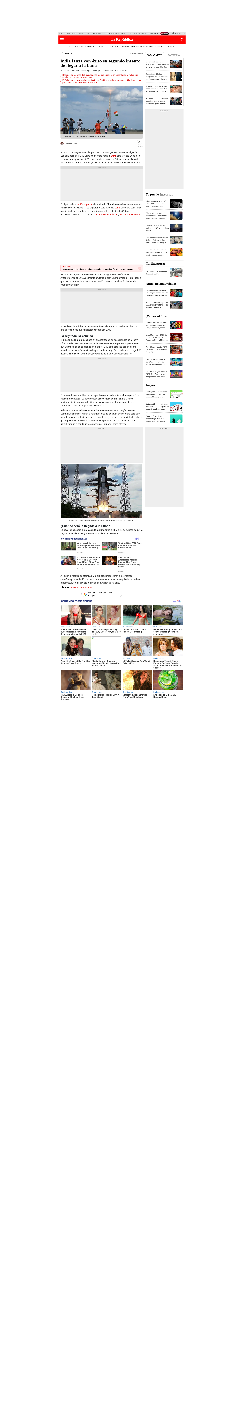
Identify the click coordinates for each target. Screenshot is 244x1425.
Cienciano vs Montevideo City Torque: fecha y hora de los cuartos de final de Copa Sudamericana (157, 294)
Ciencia (67, 53)
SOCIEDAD (109, 47)
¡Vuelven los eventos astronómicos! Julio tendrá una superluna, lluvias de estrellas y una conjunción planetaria (156, 218)
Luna (113, 155)
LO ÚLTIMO (73, 47)
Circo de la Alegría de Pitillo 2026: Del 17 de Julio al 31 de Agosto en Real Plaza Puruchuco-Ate (156, 375)
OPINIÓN (90, 47)
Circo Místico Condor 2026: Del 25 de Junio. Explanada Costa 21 (156, 349)
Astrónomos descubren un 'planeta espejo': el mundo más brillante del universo (98, 269)
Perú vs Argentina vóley (74, 33)
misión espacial (84, 204)
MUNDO (118, 47)
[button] (62, 39)
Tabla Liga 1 (90, 33)
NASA (91, 587)
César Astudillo (153, 33)
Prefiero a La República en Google (100, 594)
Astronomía (83, 587)
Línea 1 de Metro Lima (136, 33)
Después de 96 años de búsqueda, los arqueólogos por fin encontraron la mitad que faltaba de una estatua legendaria (100, 76)
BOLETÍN (171, 47)
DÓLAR (157, 47)
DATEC (164, 47)
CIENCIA (125, 47)
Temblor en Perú (119, 33)
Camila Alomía (71, 143)
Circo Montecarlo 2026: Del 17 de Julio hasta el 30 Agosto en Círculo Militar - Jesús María (156, 339)
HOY (60, 33)
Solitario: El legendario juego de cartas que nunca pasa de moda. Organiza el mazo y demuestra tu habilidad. (157, 408)
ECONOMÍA (99, 47)
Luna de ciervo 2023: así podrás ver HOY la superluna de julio (157, 227)
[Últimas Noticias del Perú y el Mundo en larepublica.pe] (122, 39)
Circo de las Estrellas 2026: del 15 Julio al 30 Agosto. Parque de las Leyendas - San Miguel (156, 326)
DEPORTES (134, 47)
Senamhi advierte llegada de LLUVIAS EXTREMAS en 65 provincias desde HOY (157, 305)
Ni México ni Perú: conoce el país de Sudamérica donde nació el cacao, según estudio (157, 253)
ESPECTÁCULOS (147, 47)
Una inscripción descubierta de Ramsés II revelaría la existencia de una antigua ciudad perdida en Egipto (157, 241)
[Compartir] (139, 142)
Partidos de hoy (104, 33)
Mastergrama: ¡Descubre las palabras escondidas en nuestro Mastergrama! (157, 394)
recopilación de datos (130, 214)
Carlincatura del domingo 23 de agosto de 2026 (157, 272)
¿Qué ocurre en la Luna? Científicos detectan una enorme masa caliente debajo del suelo (156, 205)
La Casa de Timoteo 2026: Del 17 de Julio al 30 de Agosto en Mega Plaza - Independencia (156, 363)
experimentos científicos (105, 214)
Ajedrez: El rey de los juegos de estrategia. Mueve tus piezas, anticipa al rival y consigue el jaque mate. (157, 420)
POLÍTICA (82, 47)
